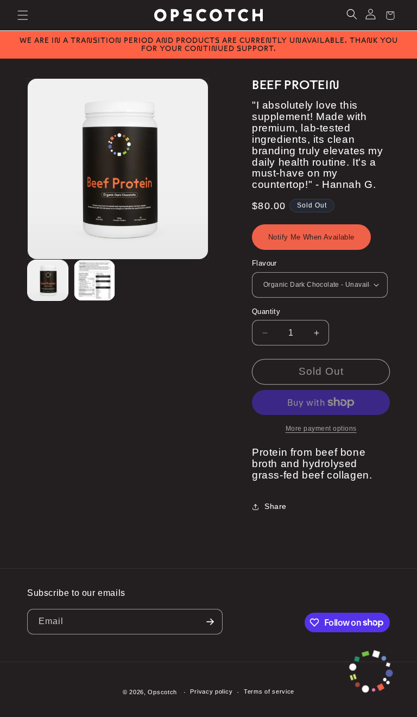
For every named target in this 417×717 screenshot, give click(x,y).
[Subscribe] (210, 621)
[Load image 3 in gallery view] (94, 280)
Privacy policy (211, 691)
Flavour (264, 263)
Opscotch (162, 692)
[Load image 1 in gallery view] (47, 280)
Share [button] (275, 506)
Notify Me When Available (311, 237)
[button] (23, 15)
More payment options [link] (321, 428)
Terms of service (269, 691)
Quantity (266, 311)
